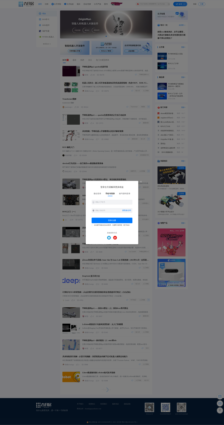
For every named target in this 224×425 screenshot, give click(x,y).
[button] (112, 202)
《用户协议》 (126, 225)
